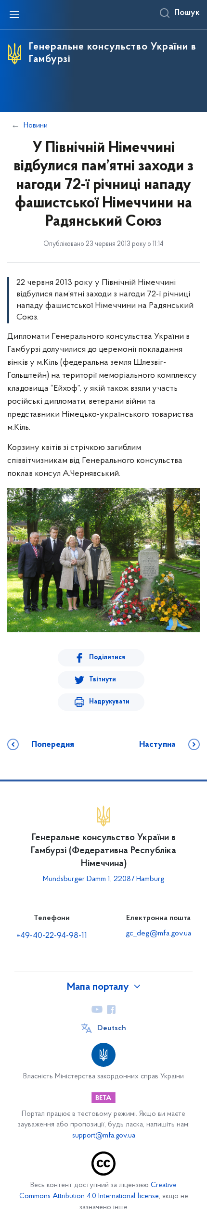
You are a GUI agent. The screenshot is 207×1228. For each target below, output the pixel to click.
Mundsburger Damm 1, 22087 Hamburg (104, 879)
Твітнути (102, 679)
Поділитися (107, 657)
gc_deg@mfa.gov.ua (158, 933)
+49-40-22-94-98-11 (51, 936)
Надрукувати (109, 701)
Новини (36, 125)
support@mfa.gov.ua (103, 1135)
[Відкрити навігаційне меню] (14, 14)
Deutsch (111, 1028)
